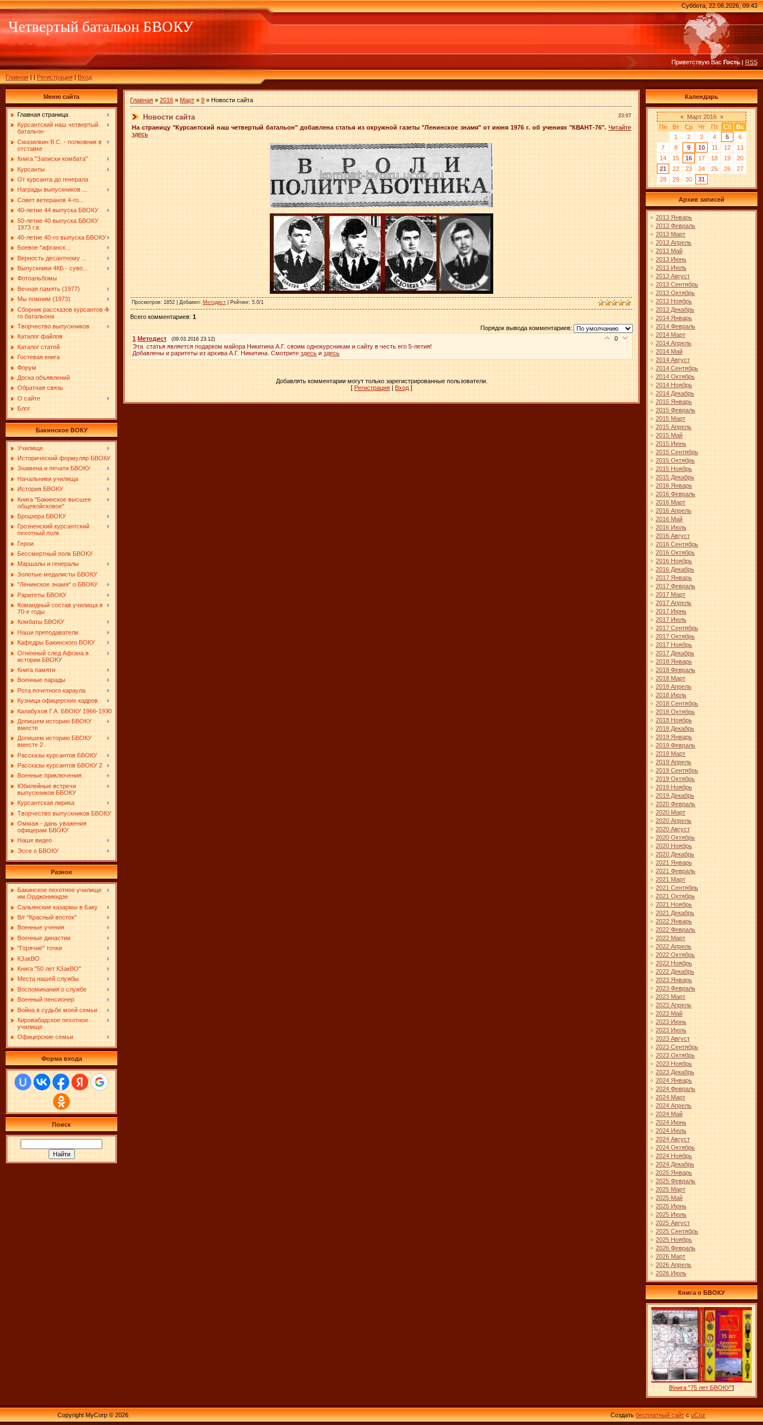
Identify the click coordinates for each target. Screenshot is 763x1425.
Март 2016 (702, 116)
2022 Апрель (674, 946)
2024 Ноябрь (674, 1155)
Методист (214, 302)
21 (663, 168)
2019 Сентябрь (677, 770)
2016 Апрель (674, 510)
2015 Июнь (671, 443)
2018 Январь (674, 661)
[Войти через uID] (23, 1082)
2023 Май (669, 1013)
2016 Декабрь (675, 569)
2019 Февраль (675, 745)
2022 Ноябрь (674, 963)
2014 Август (673, 359)
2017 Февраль (675, 586)
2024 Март (670, 1097)
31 (701, 179)
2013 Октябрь (675, 292)
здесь (309, 353)
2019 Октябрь (675, 778)
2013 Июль (671, 267)
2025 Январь (674, 1172)
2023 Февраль (675, 988)
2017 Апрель (674, 602)
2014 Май (669, 351)
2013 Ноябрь (674, 301)
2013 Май (669, 250)
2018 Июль (671, 695)
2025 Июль (671, 1214)
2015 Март (670, 418)
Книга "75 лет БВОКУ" (701, 1387)
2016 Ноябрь (674, 560)
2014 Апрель (674, 343)
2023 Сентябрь (677, 1046)
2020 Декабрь (675, 854)
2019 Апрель (674, 762)
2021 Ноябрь (674, 904)
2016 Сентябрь (677, 544)
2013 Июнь (671, 259)
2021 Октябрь (675, 896)
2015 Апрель (674, 426)
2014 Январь (674, 317)
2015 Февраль (675, 410)
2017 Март (670, 594)
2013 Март (670, 234)
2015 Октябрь (675, 460)
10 (701, 147)
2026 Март (670, 1256)
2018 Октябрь (675, 711)
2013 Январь (674, 217)
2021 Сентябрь (677, 887)
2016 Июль (671, 527)
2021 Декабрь (675, 912)
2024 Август (673, 1139)
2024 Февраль (675, 1088)
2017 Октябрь (675, 636)
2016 (166, 100)
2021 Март (670, 879)
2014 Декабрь (675, 393)
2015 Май (669, 435)
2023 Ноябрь (674, 1063)
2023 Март (670, 996)
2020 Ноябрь (674, 845)
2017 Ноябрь (674, 644)
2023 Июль (671, 1030)
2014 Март (670, 334)
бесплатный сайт (660, 1415)
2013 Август (673, 276)
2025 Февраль (675, 1181)
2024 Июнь (671, 1122)
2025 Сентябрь (677, 1231)
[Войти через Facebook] (61, 1082)
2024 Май (669, 1114)
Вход (85, 77)
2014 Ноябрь (674, 385)
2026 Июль (671, 1273)
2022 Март (670, 938)
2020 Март (670, 812)
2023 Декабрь (675, 1072)
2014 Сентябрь (677, 368)
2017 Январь (674, 577)
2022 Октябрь (675, 954)
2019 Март (670, 753)
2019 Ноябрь (674, 787)
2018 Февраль (675, 669)
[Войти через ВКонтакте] (42, 1082)
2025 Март (670, 1189)
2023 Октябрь (675, 1055)
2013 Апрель (674, 242)
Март (187, 100)
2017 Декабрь (675, 653)
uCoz (698, 1415)
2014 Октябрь (675, 376)
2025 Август (673, 1222)
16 (688, 158)
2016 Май (669, 519)
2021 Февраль (675, 871)
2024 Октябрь (675, 1147)
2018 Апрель (674, 686)
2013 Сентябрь (677, 284)
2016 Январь (674, 485)
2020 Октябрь (675, 837)
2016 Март (670, 502)
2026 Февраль (675, 1248)
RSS (751, 62)
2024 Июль (671, 1130)
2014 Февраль (675, 326)
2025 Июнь (671, 1206)
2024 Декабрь (675, 1164)
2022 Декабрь (675, 971)
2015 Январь (674, 401)
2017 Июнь (671, 611)
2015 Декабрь (675, 477)
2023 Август (673, 1038)
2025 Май (669, 1197)
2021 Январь (674, 862)
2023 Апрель (674, 1005)
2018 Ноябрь (674, 720)
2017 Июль (671, 619)
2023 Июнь (671, 1021)
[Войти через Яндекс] (79, 1082)
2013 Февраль (675, 225)
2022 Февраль (675, 929)
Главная (17, 77)
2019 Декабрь (675, 795)
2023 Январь (674, 979)
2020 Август (673, 829)
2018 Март (670, 678)
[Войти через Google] (99, 1082)
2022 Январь (674, 921)
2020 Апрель (674, 820)
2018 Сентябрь (677, 703)
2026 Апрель (674, 1264)
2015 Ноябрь (674, 468)
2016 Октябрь (675, 552)
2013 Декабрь (675, 309)
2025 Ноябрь (674, 1239)
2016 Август (673, 535)
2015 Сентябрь (677, 452)
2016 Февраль (675, 493)
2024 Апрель (674, 1105)
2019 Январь (674, 736)
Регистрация (55, 77)
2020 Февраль (675, 803)
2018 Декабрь (675, 728)
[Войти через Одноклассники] (61, 1101)
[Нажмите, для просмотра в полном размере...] (381, 205)
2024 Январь (674, 1080)
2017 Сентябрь (677, 628)
